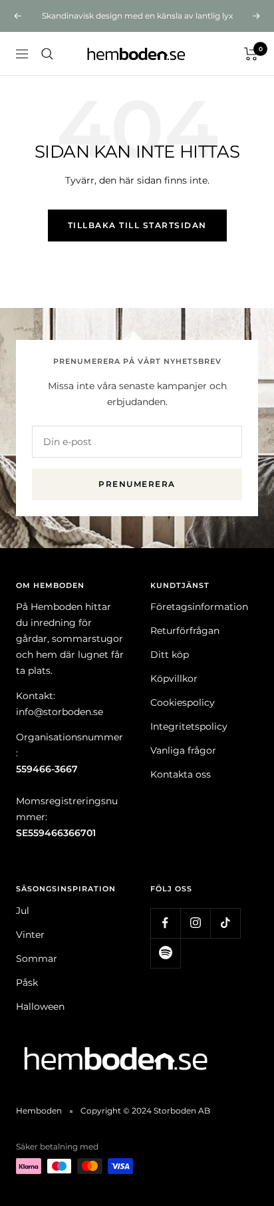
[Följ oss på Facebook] (165, 923)
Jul (22, 911)
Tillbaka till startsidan (137, 225)
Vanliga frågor (183, 750)
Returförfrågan (184, 631)
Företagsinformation (199, 607)
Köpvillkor (174, 678)
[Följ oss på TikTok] (225, 923)
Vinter (30, 935)
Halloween (40, 1006)
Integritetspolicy (188, 726)
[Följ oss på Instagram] (195, 923)
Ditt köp (169, 655)
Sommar (36, 959)
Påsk (27, 982)
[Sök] (47, 54)
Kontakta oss (180, 774)
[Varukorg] (251, 54)
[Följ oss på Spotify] (165, 953)
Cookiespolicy (182, 702)
